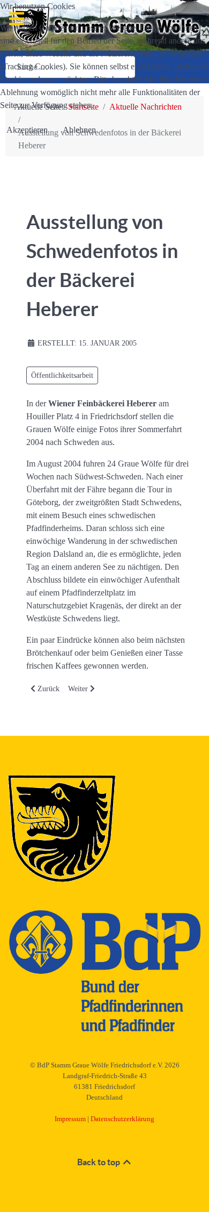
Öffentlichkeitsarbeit (62, 375)
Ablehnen (79, 129)
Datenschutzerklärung (122, 1119)
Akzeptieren (27, 129)
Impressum (70, 1119)
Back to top (99, 1162)
